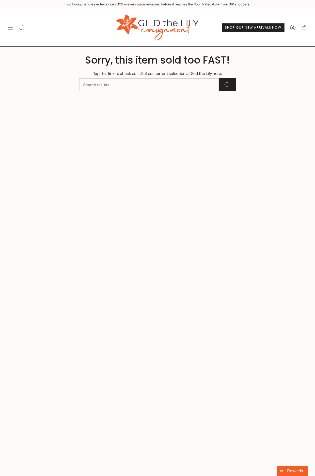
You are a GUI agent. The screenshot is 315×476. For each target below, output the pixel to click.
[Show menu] (10, 27)
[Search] (227, 84)
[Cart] (304, 27)
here (217, 73)
